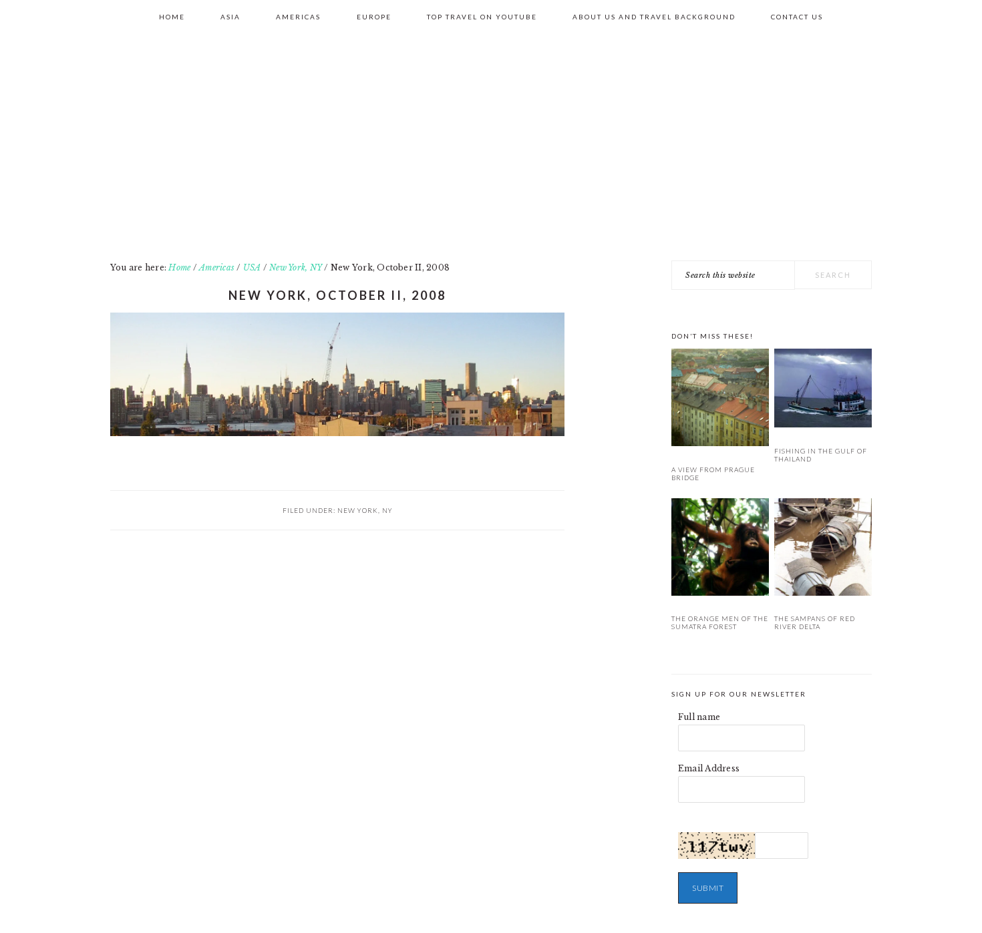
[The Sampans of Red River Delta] (823, 549)
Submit (707, 888)
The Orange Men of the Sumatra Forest (719, 622)
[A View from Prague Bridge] (720, 400)
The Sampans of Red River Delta (814, 622)
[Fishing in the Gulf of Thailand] (823, 390)
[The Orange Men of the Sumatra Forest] (720, 549)
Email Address (709, 768)
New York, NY (365, 510)
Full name (699, 717)
